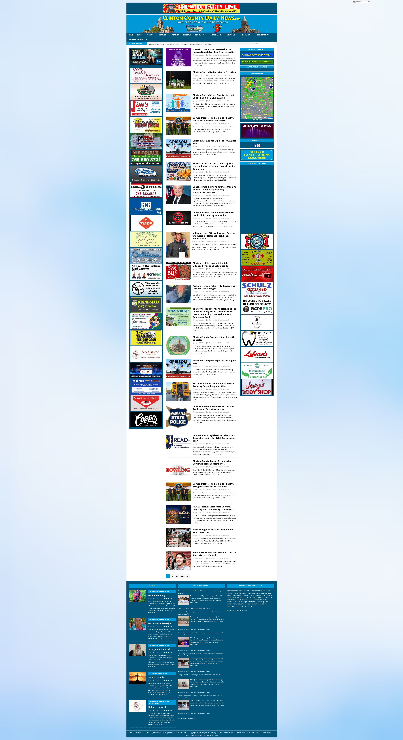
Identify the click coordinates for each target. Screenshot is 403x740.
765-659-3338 (178, 733)
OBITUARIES (152, 586)
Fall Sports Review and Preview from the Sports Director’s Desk (215, 554)
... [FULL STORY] (164, 638)
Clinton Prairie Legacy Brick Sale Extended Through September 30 (210, 264)
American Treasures (137, 39)
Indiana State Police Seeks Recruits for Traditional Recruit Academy (214, 407)
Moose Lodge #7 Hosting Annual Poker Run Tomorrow (214, 531)
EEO (257, 733)
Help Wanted (246, 35)
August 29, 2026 (199, 124)
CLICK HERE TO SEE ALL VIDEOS (237, 610)
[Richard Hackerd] (137, 712)
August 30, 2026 (199, 75)
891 (182, 576)
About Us (231, 35)
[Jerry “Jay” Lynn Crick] (137, 655)
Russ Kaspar (211, 558)
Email (186, 733)
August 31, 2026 (199, 55)
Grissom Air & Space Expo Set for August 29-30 (214, 142)
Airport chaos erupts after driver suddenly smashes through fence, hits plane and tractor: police (201, 634)
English (359, 1)
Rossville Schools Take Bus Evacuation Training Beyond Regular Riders (213, 385)
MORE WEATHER (257, 120)
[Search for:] (263, 43)
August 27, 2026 (199, 558)
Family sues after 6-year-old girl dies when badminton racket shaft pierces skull (199, 676)
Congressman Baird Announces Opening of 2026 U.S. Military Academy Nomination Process (214, 189)
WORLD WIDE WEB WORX (209, 735)
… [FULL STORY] (223, 83)
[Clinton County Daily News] (201, 24)
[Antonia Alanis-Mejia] (137, 628)
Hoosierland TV (262, 35)
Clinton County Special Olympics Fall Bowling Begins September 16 (212, 462)
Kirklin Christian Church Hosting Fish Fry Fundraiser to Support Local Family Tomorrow (214, 166)
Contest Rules (240, 733)
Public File (250, 733)
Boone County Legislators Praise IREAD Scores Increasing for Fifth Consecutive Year (214, 438)
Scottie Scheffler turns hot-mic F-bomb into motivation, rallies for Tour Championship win (200, 697)
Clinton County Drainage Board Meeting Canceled (215, 338)
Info (139, 35)
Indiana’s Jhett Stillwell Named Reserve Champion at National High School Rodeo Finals (213, 236)
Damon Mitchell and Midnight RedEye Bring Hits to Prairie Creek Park (213, 485)
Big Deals (187, 35)
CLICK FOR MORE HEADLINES (187, 719)
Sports (150, 35)
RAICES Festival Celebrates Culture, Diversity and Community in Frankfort (213, 508)
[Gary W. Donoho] (137, 683)
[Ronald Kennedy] (137, 601)
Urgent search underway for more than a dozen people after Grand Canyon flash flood (199, 613)
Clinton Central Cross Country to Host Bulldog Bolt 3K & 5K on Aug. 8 (213, 96)
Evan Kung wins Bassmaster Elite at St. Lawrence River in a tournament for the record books (200, 655)
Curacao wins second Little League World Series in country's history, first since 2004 (201, 592)
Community (199, 35)
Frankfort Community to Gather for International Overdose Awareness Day (214, 50)
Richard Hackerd (159, 705)
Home (131, 35)
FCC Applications (265, 733)
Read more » (194, 602)
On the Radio (215, 35)
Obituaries (163, 35)
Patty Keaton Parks (213, 75)
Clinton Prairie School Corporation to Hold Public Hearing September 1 (213, 214)
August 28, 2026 (199, 172)
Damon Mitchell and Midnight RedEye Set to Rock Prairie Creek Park (213, 119)
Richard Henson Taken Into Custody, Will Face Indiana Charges (215, 287)
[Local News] (178, 57)
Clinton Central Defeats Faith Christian (214, 72)
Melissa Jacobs (212, 55)
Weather (175, 35)
